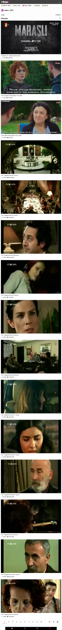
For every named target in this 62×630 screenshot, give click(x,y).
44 (49, 621)
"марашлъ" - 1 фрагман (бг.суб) (10, 55)
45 (53, 621)
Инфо (3, 15)
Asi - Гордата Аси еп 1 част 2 (9, 215)
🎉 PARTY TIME (5, 5)
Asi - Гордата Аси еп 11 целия (9, 295)
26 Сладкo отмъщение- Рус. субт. (11, 135)
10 (41, 621)
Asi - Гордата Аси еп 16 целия (9, 375)
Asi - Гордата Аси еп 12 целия (9, 335)
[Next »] (57, 622)
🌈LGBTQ (45, 5)
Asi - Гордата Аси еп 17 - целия (10, 415)
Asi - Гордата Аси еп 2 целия (9, 534)
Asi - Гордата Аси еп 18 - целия (10, 454)
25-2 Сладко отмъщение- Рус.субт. (12, 95)
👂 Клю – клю (16, 5)
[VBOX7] (5, 2)
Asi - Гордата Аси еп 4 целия (9, 614)
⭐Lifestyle (36, 5)
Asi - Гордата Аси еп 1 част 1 (9, 175)
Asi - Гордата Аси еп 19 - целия (10, 494)
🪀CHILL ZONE (26, 5)
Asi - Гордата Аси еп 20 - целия (10, 574)
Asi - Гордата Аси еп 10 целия (10, 255)
